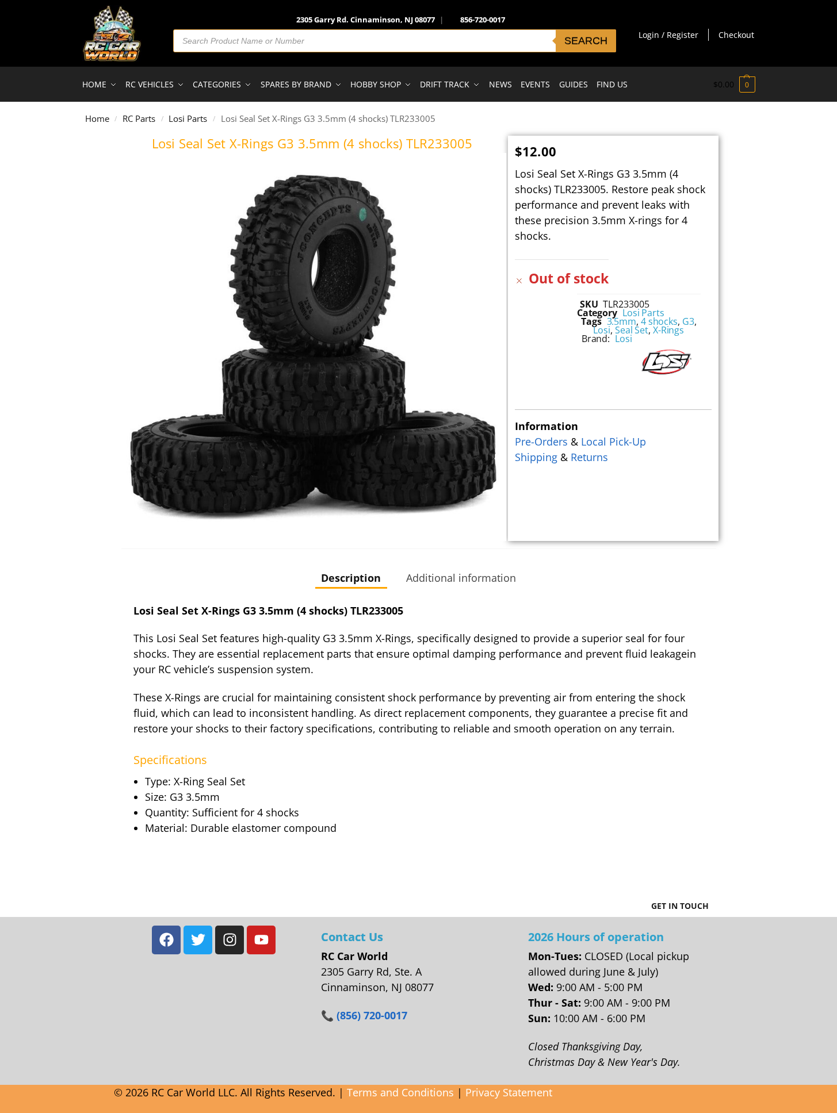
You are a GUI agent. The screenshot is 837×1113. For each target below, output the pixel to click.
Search (585, 41)
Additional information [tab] (461, 578)
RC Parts (139, 118)
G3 (688, 321)
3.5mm (622, 321)
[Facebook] (166, 940)
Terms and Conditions (400, 1092)
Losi (601, 330)
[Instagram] (229, 940)
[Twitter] (198, 940)
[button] (734, 84)
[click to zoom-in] (313, 347)
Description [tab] (351, 578)
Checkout (736, 34)
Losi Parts (188, 118)
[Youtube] (261, 940)
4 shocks (659, 321)
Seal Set (631, 330)
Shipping (536, 457)
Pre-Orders (541, 441)
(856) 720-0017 (372, 1015)
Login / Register (668, 34)
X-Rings (668, 330)
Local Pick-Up (613, 441)
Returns (589, 457)
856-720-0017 (482, 19)
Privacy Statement (508, 1092)
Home (97, 118)
